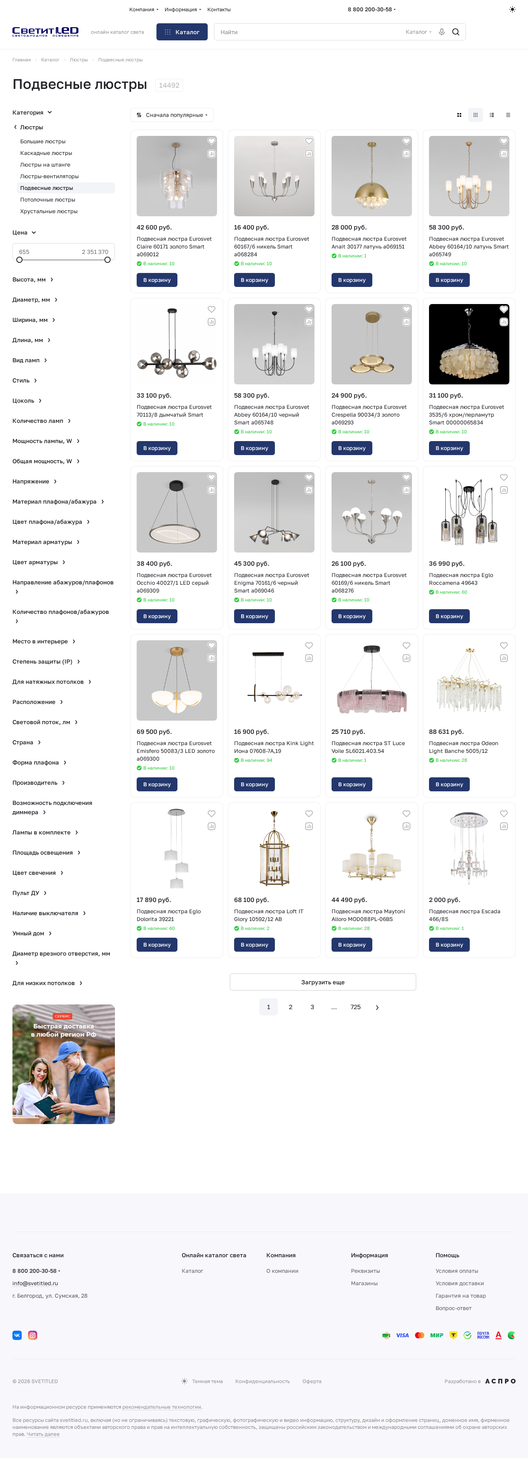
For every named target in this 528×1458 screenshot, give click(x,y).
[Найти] (456, 31)
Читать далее (43, 1434)
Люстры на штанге (45, 164)
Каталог (192, 1270)
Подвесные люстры (46, 187)
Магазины (364, 1283)
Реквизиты (365, 1270)
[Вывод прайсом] (508, 115)
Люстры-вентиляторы (49, 176)
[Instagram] (32, 1335)
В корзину (157, 279)
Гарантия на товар (461, 1295)
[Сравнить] (211, 154)
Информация (369, 1254)
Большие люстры (43, 141)
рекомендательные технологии (161, 1407)
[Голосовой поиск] (442, 32)
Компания (281, 1254)
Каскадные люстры (46, 152)
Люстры (31, 126)
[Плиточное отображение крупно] (459, 115)
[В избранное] (211, 141)
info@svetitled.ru (35, 1283)
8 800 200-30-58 (370, 9)
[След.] (377, 1006)
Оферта (311, 1381)
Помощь (447, 1254)
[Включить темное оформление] (512, 9)
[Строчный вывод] (492, 115)
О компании (282, 1270)
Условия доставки (460, 1283)
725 (356, 1007)
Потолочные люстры (47, 199)
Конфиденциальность (262, 1381)
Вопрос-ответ (454, 1308)
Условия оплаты (457, 1270)
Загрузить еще (323, 981)
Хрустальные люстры (49, 211)
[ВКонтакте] (17, 1335)
